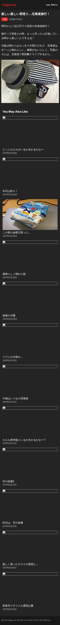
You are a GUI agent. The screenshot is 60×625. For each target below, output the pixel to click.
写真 (5, 19)
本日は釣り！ (10, 191)
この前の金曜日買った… (16, 232)
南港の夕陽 (9, 315)
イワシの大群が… (13, 356)
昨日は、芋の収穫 (13, 522)
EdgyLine (9, 5)
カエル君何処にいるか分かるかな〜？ (24, 439)
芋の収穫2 (8, 481)
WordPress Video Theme (28, 620)
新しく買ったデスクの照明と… (20, 564)
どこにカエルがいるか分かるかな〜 (23, 149)
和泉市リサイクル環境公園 (18, 605)
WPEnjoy (47, 620)
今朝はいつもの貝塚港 (15, 398)
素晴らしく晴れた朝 (14, 273)
